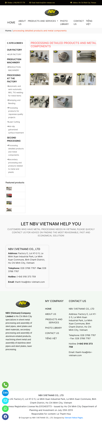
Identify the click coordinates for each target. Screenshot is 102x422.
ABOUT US (22, 22)
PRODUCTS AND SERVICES (42, 21)
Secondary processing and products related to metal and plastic (15, 165)
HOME (11, 22)
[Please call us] (3, 385)
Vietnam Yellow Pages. (74, 418)
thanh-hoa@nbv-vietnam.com (30, 282)
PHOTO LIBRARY (64, 22)
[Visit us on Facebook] (3, 416)
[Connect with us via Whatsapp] (3, 408)
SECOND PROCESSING (14, 139)
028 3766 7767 (28, 268)
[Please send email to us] (3, 401)
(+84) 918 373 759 (26, 276)
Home (8, 30)
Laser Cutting (14, 122)
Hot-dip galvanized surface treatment (16, 129)
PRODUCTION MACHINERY (14, 61)
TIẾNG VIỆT (89, 22)
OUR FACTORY (14, 49)
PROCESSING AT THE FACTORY (14, 78)
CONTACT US (79, 22)
